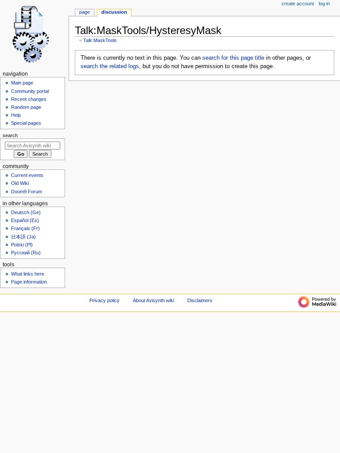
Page (84, 12)
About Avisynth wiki (153, 300)
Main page (22, 82)
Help (16, 115)
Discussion (114, 12)
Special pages (26, 123)
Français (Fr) (25, 228)
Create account (298, 3)
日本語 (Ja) (23, 236)
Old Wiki (20, 183)
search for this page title (233, 58)
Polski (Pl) (22, 244)
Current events (27, 175)
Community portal (30, 91)
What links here (27, 273)
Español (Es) (25, 220)
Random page (26, 107)
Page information (29, 281)
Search (10, 135)
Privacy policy (104, 300)
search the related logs (110, 66)
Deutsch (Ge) (26, 212)
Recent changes (28, 99)
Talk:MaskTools (100, 40)
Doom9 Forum (26, 191)
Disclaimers (199, 300)
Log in (324, 3)
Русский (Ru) (26, 252)
